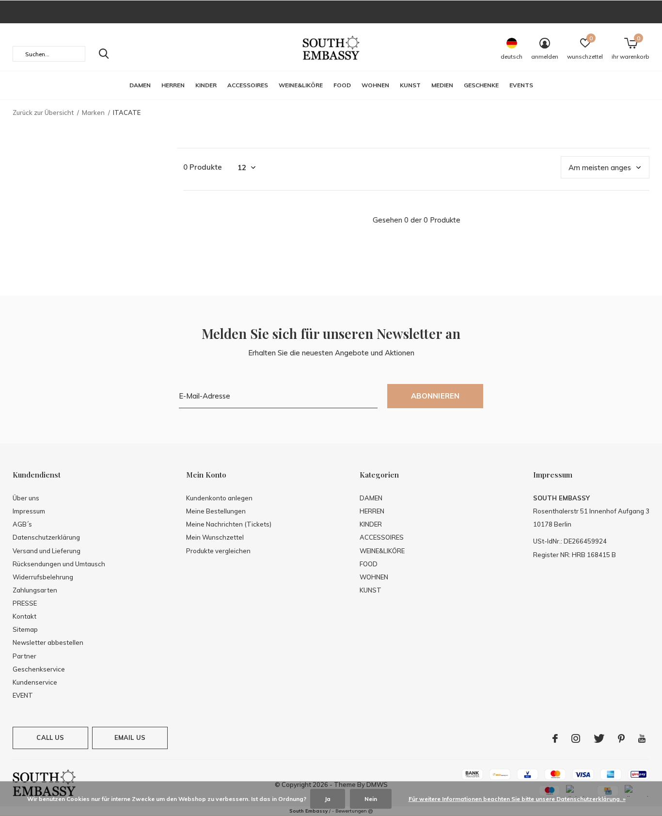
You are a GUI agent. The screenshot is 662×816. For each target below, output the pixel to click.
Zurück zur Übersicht (43, 112)
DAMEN (140, 85)
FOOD (342, 85)
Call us (50, 737)
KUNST (410, 85)
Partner (24, 656)
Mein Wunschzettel (215, 537)
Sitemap (25, 629)
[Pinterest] (621, 738)
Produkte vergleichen (218, 551)
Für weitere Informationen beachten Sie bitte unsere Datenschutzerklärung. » (517, 798)
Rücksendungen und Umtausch (59, 564)
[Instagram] (575, 738)
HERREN (173, 85)
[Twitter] (599, 738)
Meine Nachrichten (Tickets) (228, 524)
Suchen (103, 54)
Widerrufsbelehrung (43, 577)
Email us (129, 737)
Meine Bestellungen (216, 511)
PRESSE (25, 603)
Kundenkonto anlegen (219, 498)
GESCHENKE (481, 85)
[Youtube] (642, 738)
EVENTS (521, 85)
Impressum (29, 511)
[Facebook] (555, 738)
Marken (93, 112)
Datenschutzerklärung (46, 537)
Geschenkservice (39, 669)
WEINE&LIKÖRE (301, 85)
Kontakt (24, 616)
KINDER (206, 85)
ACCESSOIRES (247, 85)
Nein (370, 798)
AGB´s (22, 524)
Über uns (26, 498)
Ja (328, 798)
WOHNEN (375, 85)
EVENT (23, 695)
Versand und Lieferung (46, 551)
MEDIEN (442, 85)
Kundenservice (35, 682)
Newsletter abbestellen (48, 642)
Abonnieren (435, 395)
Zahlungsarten (35, 590)
